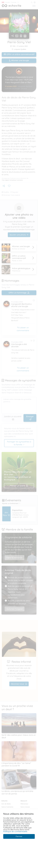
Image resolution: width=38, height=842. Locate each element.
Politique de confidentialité (15, 831)
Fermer (19, 836)
